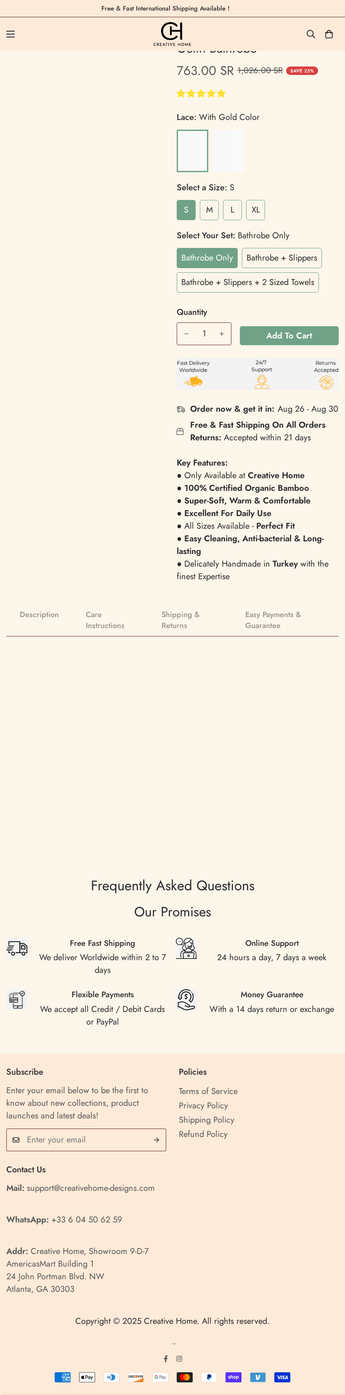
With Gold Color (192, 151)
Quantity (192, 312)
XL (256, 210)
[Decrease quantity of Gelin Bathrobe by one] (186, 334)
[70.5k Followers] (179, 1358)
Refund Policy (203, 1134)
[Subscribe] (156, 1140)
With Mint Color (228, 151)
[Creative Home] (173, 34)
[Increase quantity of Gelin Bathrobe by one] (221, 334)
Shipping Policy (206, 1120)
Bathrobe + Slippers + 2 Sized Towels (247, 282)
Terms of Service (208, 1091)
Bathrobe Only (207, 258)
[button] (202, 94)
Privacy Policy (203, 1105)
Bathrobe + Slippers (282, 258)
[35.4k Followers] (165, 1358)
